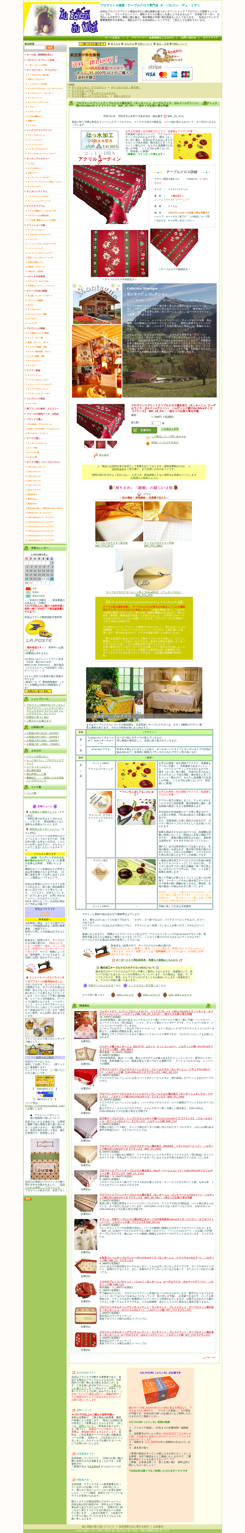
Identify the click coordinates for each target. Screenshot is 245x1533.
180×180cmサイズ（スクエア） (41, 540)
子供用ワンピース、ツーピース (41, 286)
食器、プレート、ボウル (38, 342)
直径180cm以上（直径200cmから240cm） (46, 508)
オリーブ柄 (32, 448)
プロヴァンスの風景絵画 (38, 215)
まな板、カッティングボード (40, 296)
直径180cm (32, 504)
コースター (32, 125)
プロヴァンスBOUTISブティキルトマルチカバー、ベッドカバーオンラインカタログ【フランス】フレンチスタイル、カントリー (45, 709)
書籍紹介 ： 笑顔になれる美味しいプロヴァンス (45, 779)
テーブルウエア (34, 309)
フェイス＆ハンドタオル (38, 196)
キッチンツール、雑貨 (37, 314)
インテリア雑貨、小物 (37, 347)
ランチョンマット (35, 98)
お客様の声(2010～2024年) (42, 733)
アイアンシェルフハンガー (39, 393)
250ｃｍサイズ (34, 476)
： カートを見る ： (112, 37)
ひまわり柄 (32, 457)
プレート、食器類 (35, 300)
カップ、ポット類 (35, 338)
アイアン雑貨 (33, 370)
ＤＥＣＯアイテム (36, 206)
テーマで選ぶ (33, 438)
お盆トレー (32, 173)
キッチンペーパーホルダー (39, 177)
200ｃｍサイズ (34, 472)
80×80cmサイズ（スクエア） (40, 513)
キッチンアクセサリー (38, 158)
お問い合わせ (188, 37)
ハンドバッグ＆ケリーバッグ (40, 253)
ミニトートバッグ (35, 248)
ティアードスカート (36, 230)
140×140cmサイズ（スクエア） (41, 522)
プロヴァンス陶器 (36, 328)
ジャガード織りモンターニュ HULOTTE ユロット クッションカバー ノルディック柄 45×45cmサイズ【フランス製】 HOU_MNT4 (156, 1048)
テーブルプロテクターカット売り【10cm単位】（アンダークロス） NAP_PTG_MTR (144, 594)
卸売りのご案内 (45, 1057)
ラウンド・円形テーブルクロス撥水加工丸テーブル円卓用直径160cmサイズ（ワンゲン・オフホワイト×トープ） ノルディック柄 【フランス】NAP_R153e (156, 1221)
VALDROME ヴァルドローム (40, 424)
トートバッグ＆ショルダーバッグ (42, 244)
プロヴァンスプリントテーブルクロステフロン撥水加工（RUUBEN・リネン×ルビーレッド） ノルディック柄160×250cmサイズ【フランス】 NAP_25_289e (156, 1147)
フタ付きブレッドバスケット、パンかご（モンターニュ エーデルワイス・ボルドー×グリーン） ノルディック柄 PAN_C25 (156, 1283)
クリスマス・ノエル (83, 90)
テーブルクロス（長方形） (39, 75)
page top (210, 1357)
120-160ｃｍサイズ (36, 467)
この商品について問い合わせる (168, 436)
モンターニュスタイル (37, 443)
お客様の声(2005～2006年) (42, 740)
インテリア (32, 323)
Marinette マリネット (38, 433)
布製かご (31, 121)
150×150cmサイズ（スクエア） (41, 531)
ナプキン (31, 107)
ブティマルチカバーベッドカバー (42, 153)
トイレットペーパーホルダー (40, 384)
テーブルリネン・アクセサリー (43, 70)
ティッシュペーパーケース (39, 201)
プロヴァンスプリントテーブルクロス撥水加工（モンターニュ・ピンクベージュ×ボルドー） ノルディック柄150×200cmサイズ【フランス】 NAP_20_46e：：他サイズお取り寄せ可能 (156, 1196)
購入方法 (116, 43)
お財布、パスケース (36, 267)
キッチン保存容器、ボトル (39, 351)
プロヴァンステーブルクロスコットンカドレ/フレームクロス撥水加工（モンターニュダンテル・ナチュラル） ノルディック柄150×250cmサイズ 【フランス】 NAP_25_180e (156, 1095)
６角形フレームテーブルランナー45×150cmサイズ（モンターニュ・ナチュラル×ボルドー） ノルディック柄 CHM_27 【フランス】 (156, 1259)
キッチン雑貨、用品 (36, 356)
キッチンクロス (34, 186)
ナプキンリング (34, 111)
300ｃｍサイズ (34, 481)
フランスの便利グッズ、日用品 (43, 414)
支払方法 (129, 43)
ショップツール (40, 698)
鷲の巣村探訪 (33, 770)
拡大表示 (104, 454)
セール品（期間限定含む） (40, 54)
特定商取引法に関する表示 (134, 1526)
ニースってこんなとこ (38, 766)
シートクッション (35, 144)
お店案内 (158, 1526)
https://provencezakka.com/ (45, 1105)
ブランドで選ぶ (35, 419)
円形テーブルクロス (36, 79)
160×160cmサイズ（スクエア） (41, 536)
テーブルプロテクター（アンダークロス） (46, 88)
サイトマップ (210, 37)
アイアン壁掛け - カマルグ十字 (42, 211)
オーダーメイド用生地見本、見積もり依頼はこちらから (147, 960)
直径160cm (32, 494)
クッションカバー (35, 140)
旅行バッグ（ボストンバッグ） (41, 257)
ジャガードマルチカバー (38, 149)
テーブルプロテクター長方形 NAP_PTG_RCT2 (111, 544)
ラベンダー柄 (33, 452)
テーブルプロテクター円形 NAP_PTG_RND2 (159, 544)
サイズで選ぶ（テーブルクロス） (44, 462)
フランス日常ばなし (37, 756)
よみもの (36, 750)
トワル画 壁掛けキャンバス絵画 (42, 220)
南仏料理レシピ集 (36, 774)
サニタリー (32, 365)
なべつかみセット (35, 168)
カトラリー (32, 319)
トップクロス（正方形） (38, 84)
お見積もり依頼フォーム (43, 811)
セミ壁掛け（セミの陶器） (39, 333)
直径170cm (32, 499)
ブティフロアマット (36, 135)
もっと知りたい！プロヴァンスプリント (45, 762)
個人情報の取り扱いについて (98, 1526)
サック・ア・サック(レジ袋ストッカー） (45, 182)
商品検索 (29, 43)
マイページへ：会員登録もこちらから (153, 37)
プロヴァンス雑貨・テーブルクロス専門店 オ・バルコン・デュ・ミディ (150, 5)
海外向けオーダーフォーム (44, 829)
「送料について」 (86, 1426)
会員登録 (94, 1466)
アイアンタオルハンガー (38, 380)
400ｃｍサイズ (34, 490)
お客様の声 (37, 727)
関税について (179, 43)
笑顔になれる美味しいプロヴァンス (45, 1186)
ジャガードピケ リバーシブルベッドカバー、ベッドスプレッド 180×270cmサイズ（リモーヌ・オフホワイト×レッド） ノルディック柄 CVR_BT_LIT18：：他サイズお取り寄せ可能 (156, 1013)
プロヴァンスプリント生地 (40, 60)
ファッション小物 (36, 225)
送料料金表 (118, 469)
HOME (72, 84)
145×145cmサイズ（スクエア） (41, 527)
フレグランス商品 (36, 398)
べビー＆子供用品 (36, 276)
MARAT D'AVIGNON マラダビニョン (44, 429)
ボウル (30, 305)
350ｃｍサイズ (34, 485)
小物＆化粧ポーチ (35, 262)
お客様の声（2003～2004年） (43, 744)
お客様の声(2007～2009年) (42, 736)
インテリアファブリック (39, 130)
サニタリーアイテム (37, 191)
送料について (145, 43)
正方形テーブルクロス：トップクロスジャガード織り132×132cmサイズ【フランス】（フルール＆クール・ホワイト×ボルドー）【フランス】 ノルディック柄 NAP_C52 (156, 1120)
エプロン (31, 163)
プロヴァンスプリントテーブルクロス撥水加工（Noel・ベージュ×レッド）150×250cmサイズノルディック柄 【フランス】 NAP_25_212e (156, 1172)
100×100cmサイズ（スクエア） (41, 517)
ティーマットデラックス (38, 102)
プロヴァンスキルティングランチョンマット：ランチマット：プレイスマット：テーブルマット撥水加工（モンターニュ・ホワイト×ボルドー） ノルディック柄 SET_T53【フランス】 (156, 1308)
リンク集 (36, 786)
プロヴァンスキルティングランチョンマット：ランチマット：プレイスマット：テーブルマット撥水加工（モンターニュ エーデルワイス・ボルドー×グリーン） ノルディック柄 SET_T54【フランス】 (156, 1333)
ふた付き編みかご (35, 116)
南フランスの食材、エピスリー (43, 408)
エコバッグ (32, 239)
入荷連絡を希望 (170, 429)
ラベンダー (32, 403)
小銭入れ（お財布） (36, 271)
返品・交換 (162, 43)
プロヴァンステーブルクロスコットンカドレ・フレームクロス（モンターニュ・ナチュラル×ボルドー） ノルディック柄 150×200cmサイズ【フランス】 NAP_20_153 (154, 1071)
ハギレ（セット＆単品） (38, 65)
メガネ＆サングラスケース (39, 234)
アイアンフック (34, 375)
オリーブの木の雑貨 (37, 290)
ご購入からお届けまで (38, 720)
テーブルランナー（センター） (41, 93)
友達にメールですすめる (165, 442)
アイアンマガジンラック (38, 389)
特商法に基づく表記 (37, 717)
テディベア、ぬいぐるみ (38, 281)
